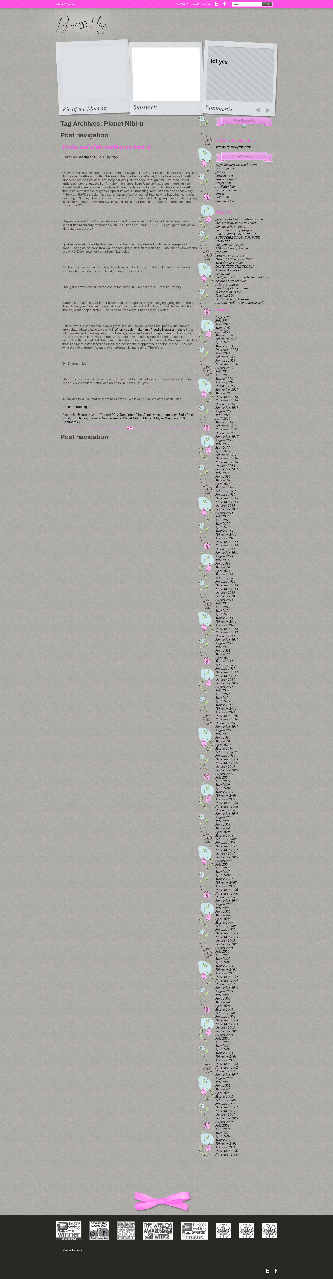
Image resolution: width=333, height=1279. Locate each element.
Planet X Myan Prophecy (161, 418)
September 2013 (227, 596)
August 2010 (224, 730)
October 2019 (225, 385)
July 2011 (222, 690)
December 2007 (226, 846)
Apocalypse (151, 414)
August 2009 (224, 773)
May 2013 (222, 610)
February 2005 (226, 969)
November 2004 (226, 980)
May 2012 (222, 654)
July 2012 (222, 646)
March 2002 (224, 1096)
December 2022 (226, 349)
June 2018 (222, 414)
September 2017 (227, 436)
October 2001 (225, 1114)
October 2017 (225, 432)
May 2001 (222, 1132)
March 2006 (224, 922)
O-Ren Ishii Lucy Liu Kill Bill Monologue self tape (235, 261)
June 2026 (222, 324)
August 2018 (224, 411)
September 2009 (227, 770)
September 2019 (227, 389)
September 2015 (227, 509)
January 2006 (225, 929)
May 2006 (222, 915)
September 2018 (227, 407)
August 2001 (224, 1121)
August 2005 (224, 947)
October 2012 (225, 635)
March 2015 (224, 530)
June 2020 (222, 374)
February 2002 (226, 1100)
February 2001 (226, 1143)
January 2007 (225, 886)
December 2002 (226, 1063)
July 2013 (222, 603)
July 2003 (222, 1038)
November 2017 (226, 429)
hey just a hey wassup (230, 226)
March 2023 (224, 345)
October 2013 (225, 592)
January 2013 (225, 625)
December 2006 (226, 889)
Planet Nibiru (132, 418)
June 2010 (222, 737)
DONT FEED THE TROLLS (234, 266)
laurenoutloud (225, 179)
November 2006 (226, 893)
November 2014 (226, 545)
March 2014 (224, 574)
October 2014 (225, 548)
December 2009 (226, 759)
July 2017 (222, 443)
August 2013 (224, 599)
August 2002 (224, 1078)
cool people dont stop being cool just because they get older (241, 279)
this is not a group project (233, 230)
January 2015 (225, 538)
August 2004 (224, 991)
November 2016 (226, 461)
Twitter (216, 4)
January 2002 (225, 1103)
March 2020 (224, 378)
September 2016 (227, 469)
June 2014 (222, 563)
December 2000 (226, 1150)
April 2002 (223, 1092)
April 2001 (223, 1136)
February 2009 (226, 795)
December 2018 (226, 396)
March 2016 (224, 487)
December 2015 (226, 498)
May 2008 (222, 828)
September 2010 (227, 726)
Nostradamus (111, 418)
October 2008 (225, 810)
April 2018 (223, 418)
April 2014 (223, 570)
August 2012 (224, 643)
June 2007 (222, 868)
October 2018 (225, 403)
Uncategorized (87, 414)
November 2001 (226, 1110)
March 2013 (224, 617)
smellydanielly (225, 186)
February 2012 (226, 664)
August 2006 (224, 904)
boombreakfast (225, 200)
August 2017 (224, 440)
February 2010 (226, 752)
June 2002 (222, 1085)
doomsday (169, 414)
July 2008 (222, 820)
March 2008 (224, 835)
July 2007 (222, 864)
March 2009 (224, 791)
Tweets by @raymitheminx (234, 147)
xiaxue (220, 193)
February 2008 (226, 839)
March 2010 (224, 748)
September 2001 (227, 1118)
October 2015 (225, 505)
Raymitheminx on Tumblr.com (236, 164)
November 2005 (226, 936)
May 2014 (222, 567)
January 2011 (225, 712)
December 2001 (226, 1107)
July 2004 (222, 994)
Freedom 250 (224, 295)
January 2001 (225, 1147)
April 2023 (223, 342)
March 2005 (224, 965)
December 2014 (226, 541)
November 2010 (226, 719)
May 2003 (222, 1045)
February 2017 (226, 454)
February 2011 (226, 708)
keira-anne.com (226, 190)
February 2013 (226, 621)
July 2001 (222, 1125)
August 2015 (224, 512)
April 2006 (223, 918)
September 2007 (227, 857)
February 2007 (226, 882)
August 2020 (224, 367)
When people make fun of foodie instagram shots (150, 329)
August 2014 (224, 556)
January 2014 (225, 581)
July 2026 (222, 320)
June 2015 (222, 519)
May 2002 (222, 1089)
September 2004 (227, 987)
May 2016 (222, 480)
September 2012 (227, 639)
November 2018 (226, 400)
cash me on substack (230, 255)
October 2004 (225, 984)
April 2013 (223, 614)
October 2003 (225, 1027)
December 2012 (226, 628)
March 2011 (224, 704)
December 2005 (226, 933)
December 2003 (226, 1020)
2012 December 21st (127, 414)
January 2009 (225, 799)
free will (221, 251)
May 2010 (222, 741)
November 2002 (226, 1067)
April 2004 (223, 1005)
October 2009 (225, 766)
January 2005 (225, 973)
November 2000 (226, 1154)
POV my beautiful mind (231, 248)
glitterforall (223, 171)
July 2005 (222, 951)
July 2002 (222, 1081)
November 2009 (226, 762)
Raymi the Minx (83, 26)
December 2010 (226, 715)
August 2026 (224, 316)
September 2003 (227, 1031)
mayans (94, 418)
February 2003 (226, 1056)
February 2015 (226, 534)
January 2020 (225, 382)
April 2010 (223, 744)
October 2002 (225, 1071)
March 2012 (224, 661)
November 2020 (226, 364)
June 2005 (222, 955)
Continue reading (76, 407)
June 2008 (222, 824)
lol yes (219, 61)
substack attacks (227, 284)
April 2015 (223, 527)
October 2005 (225, 940)
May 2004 (222, 1002)
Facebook (224, 4)
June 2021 (222, 353)
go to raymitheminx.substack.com (239, 219)
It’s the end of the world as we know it (106, 146)
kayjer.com (223, 182)
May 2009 (222, 784)
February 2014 (226, 577)
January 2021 (225, 360)
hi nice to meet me (228, 291)
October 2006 (225, 897)
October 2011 (225, 679)
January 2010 (225, 755)
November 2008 (226, 806)
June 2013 (222, 606)
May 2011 (222, 697)
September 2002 (227, 1074)
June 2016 (222, 476)
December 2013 (226, 585)
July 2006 (222, 907)
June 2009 (222, 781)
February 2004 (226, 1013)
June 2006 (222, 911)
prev (257, 110)
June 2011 (222, 693)
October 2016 (225, 465)
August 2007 (224, 860)
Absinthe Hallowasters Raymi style (239, 302)
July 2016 (222, 472)
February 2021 (226, 356)
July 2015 (222, 516)
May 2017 (222, 447)
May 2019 (222, 393)
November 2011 (226, 675)
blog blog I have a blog (232, 288)
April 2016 (223, 483)
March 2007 (224, 878)
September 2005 (227, 944)
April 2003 (223, 1049)
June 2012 (222, 650)
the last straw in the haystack (235, 222)
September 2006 (227, 900)
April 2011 (223, 701)
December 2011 (226, 672)
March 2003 (224, 1052)
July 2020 (222, 371)
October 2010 (225, 722)
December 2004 (226, 976)
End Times (79, 418)
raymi (115, 157)
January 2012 (225, 668)
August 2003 (224, 1034)
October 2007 (225, 853)
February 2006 (226, 926)
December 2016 (226, 458)
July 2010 (222, 733)
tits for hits (222, 273)
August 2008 (224, 817)
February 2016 (226, 490)
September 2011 (227, 683)
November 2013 (226, 588)
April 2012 (223, 657)
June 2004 (222, 998)
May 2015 (222, 523)
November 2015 (226, 501)
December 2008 (226, 802)
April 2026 (223, 331)
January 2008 (225, 842)
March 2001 (224, 1139)
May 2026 (222, 327)
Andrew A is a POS (228, 270)
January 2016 (225, 494)
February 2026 (226, 338)
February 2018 (226, 425)
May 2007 (222, 871)
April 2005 (223, 962)
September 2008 (227, 813)
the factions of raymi (229, 244)
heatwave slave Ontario (232, 299)
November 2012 (226, 632)
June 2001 (222, 1129)
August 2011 (224, 686)
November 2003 (226, 1023)
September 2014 (227, 552)
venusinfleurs (224, 168)
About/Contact (65, 4)
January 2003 (225, 1060)
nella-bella (223, 197)
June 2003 (222, 1042)
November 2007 (226, 849)
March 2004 (224, 1009)
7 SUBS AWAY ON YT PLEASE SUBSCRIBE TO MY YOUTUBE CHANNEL (237, 237)
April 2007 (223, 875)
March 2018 (224, 422)
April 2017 (223, 451)
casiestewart (224, 175)
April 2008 (223, 831)
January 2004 (225, 1016)
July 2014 (222, 559)
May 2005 (222, 958)
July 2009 (222, 777)
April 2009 (223, 788)
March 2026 (224, 335)
